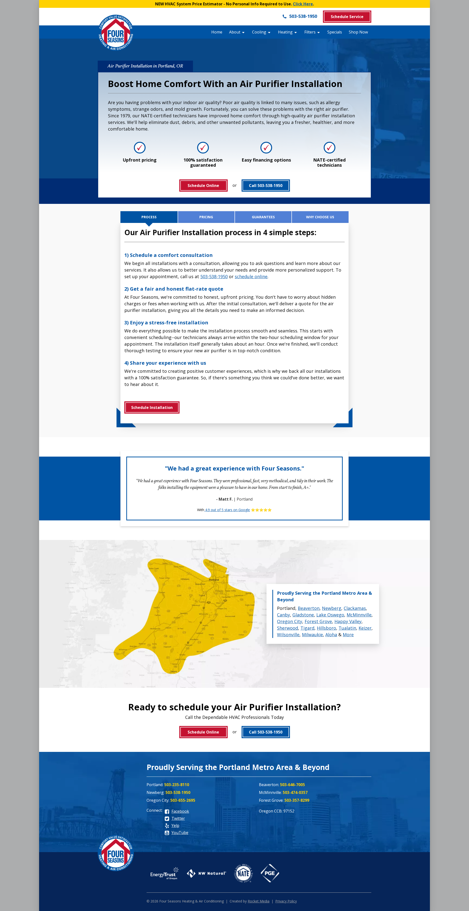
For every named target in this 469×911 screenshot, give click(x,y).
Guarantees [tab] (263, 217)
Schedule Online (203, 185)
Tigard (307, 628)
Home (216, 32)
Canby (283, 615)
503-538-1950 (302, 16)
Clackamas (355, 608)
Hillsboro (326, 628)
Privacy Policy (286, 901)
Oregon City (289, 621)
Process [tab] (149, 217)
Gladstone (303, 615)
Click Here (303, 4)
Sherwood (287, 628)
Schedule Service (347, 16)
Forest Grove (318, 621)
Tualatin (347, 628)
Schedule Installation (152, 407)
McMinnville (359, 615)
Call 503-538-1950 (265, 185)
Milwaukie (312, 634)
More (348, 634)
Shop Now (358, 32)
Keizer (365, 628)
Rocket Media (258, 901)
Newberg (331, 608)
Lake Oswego (330, 615)
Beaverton (309, 608)
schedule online (251, 276)
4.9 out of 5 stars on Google (227, 509)
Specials (334, 32)
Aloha (331, 634)
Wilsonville (288, 634)
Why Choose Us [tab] (320, 217)
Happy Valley (348, 621)
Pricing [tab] (206, 217)
